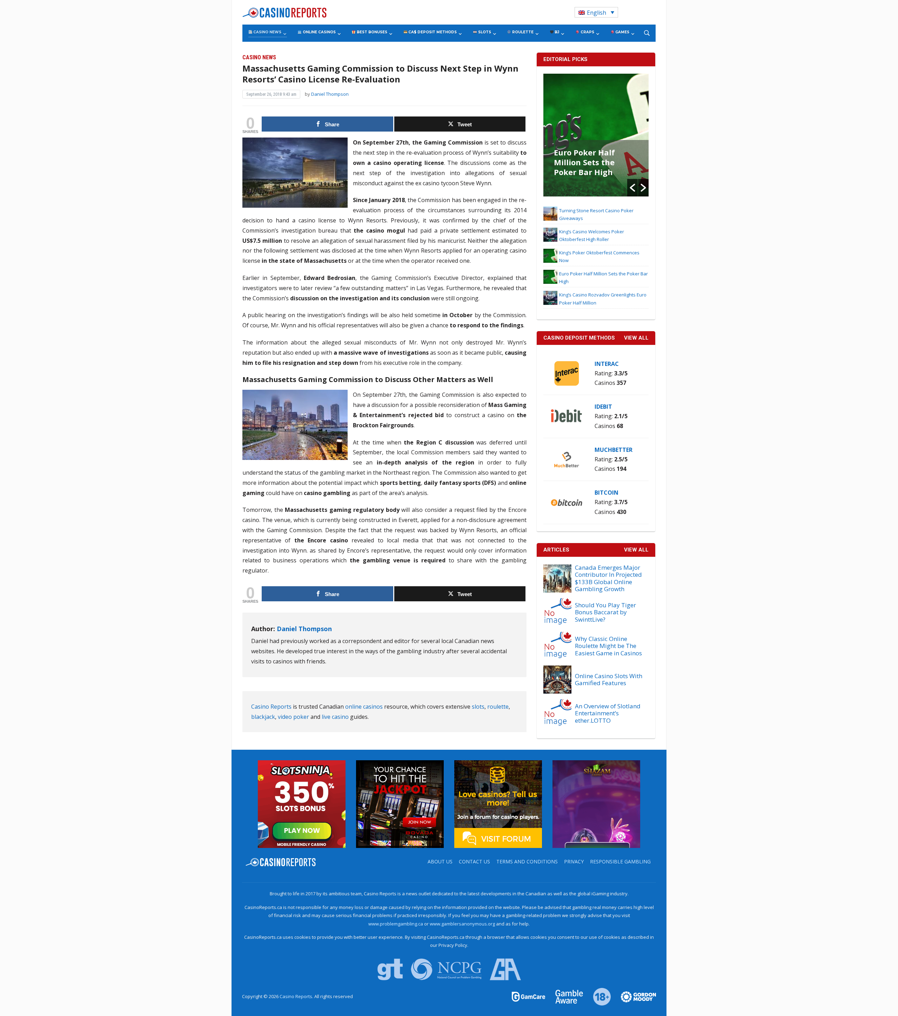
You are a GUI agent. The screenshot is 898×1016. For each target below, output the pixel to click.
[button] (632, 187)
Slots (484, 32)
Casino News (266, 32)
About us (440, 861)
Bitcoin (606, 492)
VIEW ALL (636, 338)
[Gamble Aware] (565, 996)
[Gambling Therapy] (634, 996)
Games (621, 32)
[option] (596, 135)
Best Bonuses (371, 32)
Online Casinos (319, 32)
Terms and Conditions (527, 861)
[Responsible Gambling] (598, 996)
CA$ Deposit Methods (432, 32)
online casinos (364, 706)
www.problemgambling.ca (395, 924)
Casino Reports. (297, 996)
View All (636, 550)
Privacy (574, 861)
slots (478, 706)
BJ (556, 32)
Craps (586, 32)
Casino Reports (271, 706)
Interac (607, 364)
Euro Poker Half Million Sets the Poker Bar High (584, 162)
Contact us (474, 861)
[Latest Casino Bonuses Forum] (498, 804)
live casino (335, 717)
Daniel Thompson (330, 94)
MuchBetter (613, 450)
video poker (293, 717)
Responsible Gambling (620, 861)
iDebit (603, 406)
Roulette (522, 32)
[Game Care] (529, 996)
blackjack (263, 717)
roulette (498, 706)
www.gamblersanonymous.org (462, 924)
